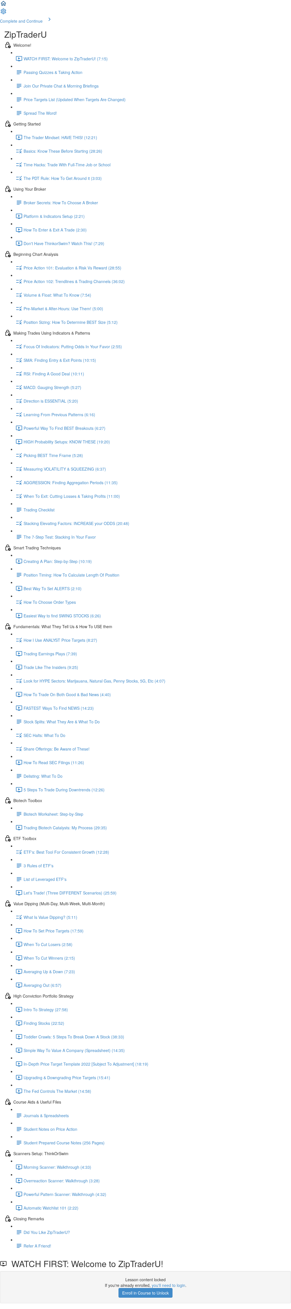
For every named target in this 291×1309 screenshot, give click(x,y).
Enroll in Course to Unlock (145, 1293)
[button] (3, 5)
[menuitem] (3, 13)
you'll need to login (168, 1285)
